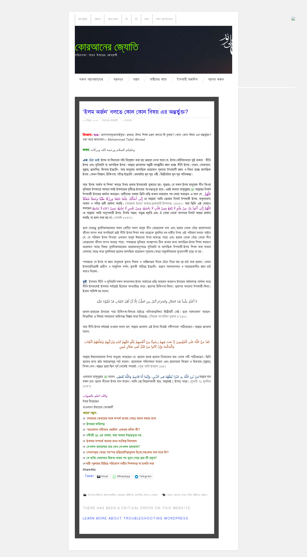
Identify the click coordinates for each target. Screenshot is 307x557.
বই (126, 19)
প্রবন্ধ (97, 19)
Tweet (89, 476)
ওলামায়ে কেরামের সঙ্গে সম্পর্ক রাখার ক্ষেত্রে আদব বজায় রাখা (121, 418)
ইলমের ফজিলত (96, 424)
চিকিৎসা (130, 495)
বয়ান (147, 19)
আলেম (177, 495)
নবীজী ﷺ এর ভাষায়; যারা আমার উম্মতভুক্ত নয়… (116, 435)
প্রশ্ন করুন (113, 19)
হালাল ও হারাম (150, 495)
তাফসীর (138, 495)
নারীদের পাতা (158, 79)
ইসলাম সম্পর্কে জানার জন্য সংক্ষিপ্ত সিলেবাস (112, 441)
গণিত (189, 495)
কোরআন (121, 495)
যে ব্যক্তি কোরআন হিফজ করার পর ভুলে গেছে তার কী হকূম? (122, 458)
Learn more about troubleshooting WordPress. (136, 518)
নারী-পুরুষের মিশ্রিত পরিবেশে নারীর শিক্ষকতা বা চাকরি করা (120, 464)
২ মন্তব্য (127, 120)
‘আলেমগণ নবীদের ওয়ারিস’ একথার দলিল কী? (113, 430)
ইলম (183, 495)
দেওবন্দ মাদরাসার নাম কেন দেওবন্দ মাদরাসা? (113, 447)
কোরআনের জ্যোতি (106, 46)
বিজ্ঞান (204, 495)
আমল (169, 495)
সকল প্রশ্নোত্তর (164, 19)
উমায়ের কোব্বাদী (110, 120)
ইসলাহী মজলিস (187, 79)
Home (82, 19)
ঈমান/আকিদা (110, 495)
